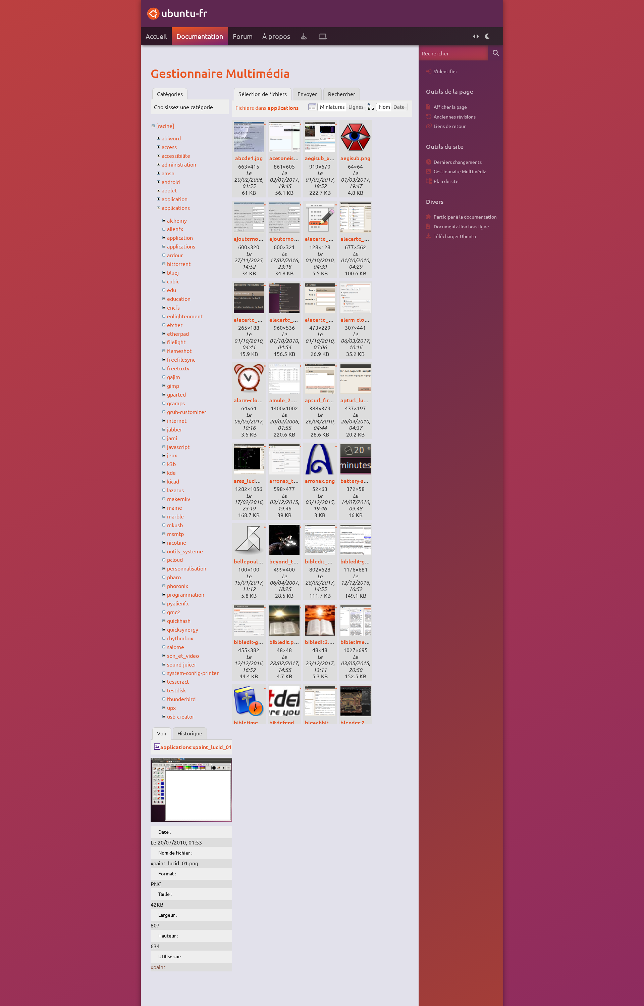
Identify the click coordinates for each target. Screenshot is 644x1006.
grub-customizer (186, 411)
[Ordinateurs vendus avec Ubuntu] (323, 36)
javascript (178, 446)
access (169, 146)
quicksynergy (182, 629)
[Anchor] (157, 73)
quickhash (179, 620)
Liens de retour (450, 126)
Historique (189, 733)
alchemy (177, 220)
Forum (243, 36)
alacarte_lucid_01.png (367, 238)
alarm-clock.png (254, 400)
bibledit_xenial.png (329, 561)
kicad (173, 481)
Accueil (156, 36)
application (174, 198)
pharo (174, 577)
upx (171, 707)
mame (174, 507)
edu (171, 289)
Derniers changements (458, 162)
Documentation (199, 36)
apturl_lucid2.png (362, 400)
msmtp (175, 533)
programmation (185, 594)
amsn (168, 173)
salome (175, 646)
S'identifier (445, 71)
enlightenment (185, 316)
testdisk (176, 690)
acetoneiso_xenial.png (297, 158)
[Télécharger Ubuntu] (304, 36)
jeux (172, 455)
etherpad (178, 333)
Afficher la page (450, 107)
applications (176, 207)
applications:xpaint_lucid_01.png (201, 746)
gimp (173, 385)
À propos (276, 36)
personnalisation (186, 568)
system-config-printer (193, 672)
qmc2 (173, 611)
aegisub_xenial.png (328, 158)
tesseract (178, 681)
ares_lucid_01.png (256, 480)
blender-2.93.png (361, 722)
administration (179, 164)
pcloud (175, 559)
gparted (176, 394)
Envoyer (307, 93)
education (179, 298)
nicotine (176, 542)
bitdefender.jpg (288, 722)
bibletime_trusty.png (366, 641)
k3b (171, 463)
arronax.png (320, 480)
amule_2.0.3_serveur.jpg (299, 400)
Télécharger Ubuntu (455, 236)
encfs (173, 307)
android (171, 181)
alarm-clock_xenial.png (369, 319)
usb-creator (180, 716)
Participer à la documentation (465, 217)
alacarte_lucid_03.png (296, 319)
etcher (174, 324)
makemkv (178, 498)
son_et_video (183, 655)
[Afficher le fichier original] (191, 819)
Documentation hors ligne (461, 226)
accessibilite (176, 155)
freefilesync (181, 359)
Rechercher (341, 93)
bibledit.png (284, 641)
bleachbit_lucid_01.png (334, 722)
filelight (176, 341)
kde (171, 472)
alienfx (175, 228)
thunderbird (181, 698)
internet (176, 420)
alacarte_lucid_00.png (332, 238)
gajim (173, 376)
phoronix (177, 585)
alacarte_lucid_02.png (261, 319)
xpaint (158, 966)
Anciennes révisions (455, 116)
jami (172, 438)
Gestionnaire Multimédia (460, 171)
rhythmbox (180, 638)
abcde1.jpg (249, 158)
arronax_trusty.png (293, 480)
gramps (176, 403)
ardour (175, 254)
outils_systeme (185, 551)
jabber (174, 429)
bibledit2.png (321, 641)
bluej (173, 272)
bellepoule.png (253, 561)
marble (175, 516)
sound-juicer (181, 664)
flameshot (179, 350)
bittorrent (179, 263)
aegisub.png (355, 158)
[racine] (165, 125)
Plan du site (446, 181)
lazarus (175, 490)
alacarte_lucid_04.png (332, 319)
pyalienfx (178, 603)
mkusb (175, 524)
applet (169, 190)
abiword (171, 138)
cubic (173, 281)
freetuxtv (178, 368)
